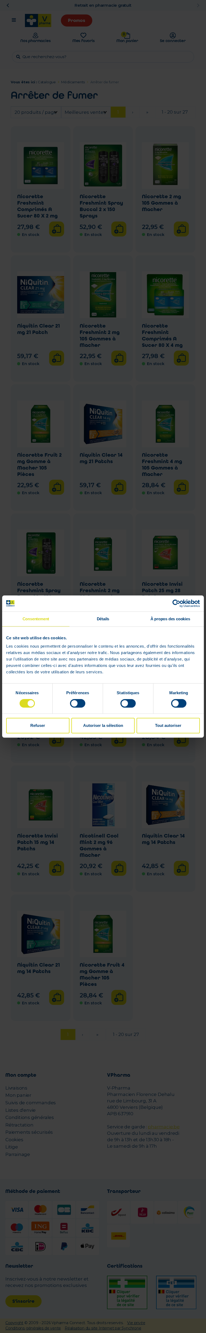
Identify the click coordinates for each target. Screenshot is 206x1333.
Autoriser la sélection (103, 725)
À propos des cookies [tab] (170, 619)
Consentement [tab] (36, 619)
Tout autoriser (168, 725)
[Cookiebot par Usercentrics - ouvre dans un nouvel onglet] (176, 603)
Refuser (37, 725)
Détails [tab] (103, 619)
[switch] (77, 703)
